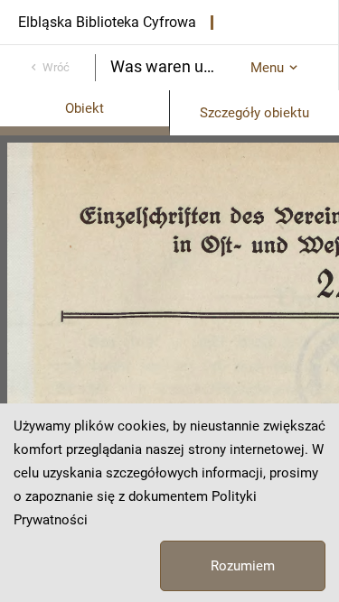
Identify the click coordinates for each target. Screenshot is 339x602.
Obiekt (84, 108)
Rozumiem (243, 566)
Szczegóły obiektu (254, 113)
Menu (267, 68)
